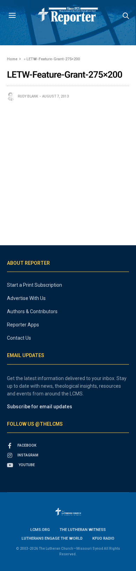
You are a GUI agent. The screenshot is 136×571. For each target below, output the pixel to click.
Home (12, 59)
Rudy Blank (28, 96)
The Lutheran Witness (83, 529)
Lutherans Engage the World (52, 538)
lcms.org (40, 529)
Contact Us (19, 338)
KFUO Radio (103, 538)
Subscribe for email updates (39, 406)
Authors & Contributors (32, 311)
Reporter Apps (23, 324)
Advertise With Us (26, 298)
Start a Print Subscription (34, 285)
